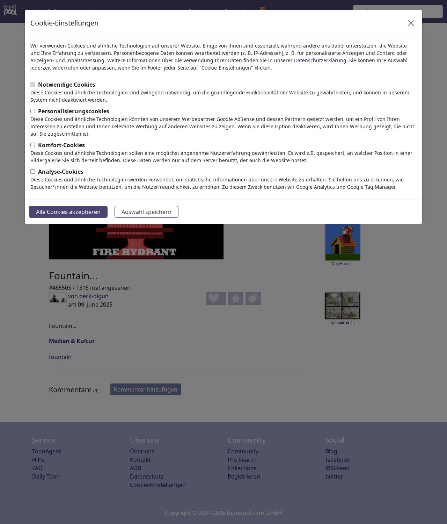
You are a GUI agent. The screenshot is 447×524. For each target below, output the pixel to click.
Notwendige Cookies (66, 84)
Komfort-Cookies (61, 145)
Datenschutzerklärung (320, 60)
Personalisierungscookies (73, 111)
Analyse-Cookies (60, 171)
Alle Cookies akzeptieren (68, 212)
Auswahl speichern (146, 212)
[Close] (411, 23)
